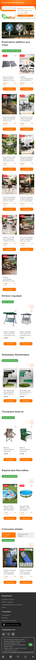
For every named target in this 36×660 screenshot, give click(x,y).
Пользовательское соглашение (12, 604)
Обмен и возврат (7, 602)
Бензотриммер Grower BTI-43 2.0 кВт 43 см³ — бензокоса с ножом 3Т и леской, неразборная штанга (25, 392)
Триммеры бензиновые (10, 360)
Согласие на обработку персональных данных (18, 652)
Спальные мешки (8, 540)
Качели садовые (8, 302)
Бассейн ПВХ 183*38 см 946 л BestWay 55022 (9, 508)
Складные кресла (8, 417)
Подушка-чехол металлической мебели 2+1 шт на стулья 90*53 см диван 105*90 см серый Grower (9, 78)
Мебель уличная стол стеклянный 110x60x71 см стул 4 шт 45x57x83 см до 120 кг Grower (9, 239)
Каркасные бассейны (9, 476)
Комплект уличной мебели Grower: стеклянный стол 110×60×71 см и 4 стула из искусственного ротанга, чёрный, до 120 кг (9, 159)
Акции (4, 607)
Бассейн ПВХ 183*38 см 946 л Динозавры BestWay (25, 508)
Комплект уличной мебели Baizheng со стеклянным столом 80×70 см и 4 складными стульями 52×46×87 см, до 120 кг (26, 118)
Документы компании (9, 620)
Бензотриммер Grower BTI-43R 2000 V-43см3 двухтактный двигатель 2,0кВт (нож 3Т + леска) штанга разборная (9, 392)
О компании (6, 615)
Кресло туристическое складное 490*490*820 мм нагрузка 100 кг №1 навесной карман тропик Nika (25, 449)
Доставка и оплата (8, 599)
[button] (31, 30)
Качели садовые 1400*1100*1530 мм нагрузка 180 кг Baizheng (9, 333)
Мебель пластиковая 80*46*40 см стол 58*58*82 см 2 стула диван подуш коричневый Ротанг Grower (9, 279)
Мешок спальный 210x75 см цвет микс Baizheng (10, 572)
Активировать (25, 15)
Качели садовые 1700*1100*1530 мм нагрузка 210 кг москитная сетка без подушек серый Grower (26, 333)
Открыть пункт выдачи (13, 624)
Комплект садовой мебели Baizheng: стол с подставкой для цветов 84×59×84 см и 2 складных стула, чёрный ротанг (26, 199)
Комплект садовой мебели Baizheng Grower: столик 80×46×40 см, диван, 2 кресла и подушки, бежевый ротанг (26, 239)
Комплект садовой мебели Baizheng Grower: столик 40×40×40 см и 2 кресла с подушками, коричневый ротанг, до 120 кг (9, 199)
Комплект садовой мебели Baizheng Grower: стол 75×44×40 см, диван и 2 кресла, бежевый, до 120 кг (9, 118)
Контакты (5, 618)
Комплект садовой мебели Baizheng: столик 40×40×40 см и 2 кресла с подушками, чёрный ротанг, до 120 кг (26, 159)
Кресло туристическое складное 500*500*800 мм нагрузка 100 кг (9, 449)
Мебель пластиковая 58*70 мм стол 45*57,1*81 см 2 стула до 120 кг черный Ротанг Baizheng (26, 78)
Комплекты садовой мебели (11, 51)
